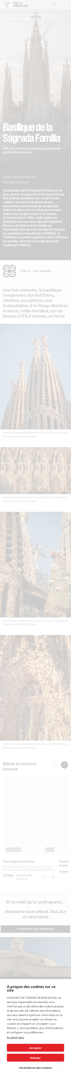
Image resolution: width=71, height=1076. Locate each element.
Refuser (35, 1058)
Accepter (35, 1048)
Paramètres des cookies (35, 1067)
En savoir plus (15, 1037)
